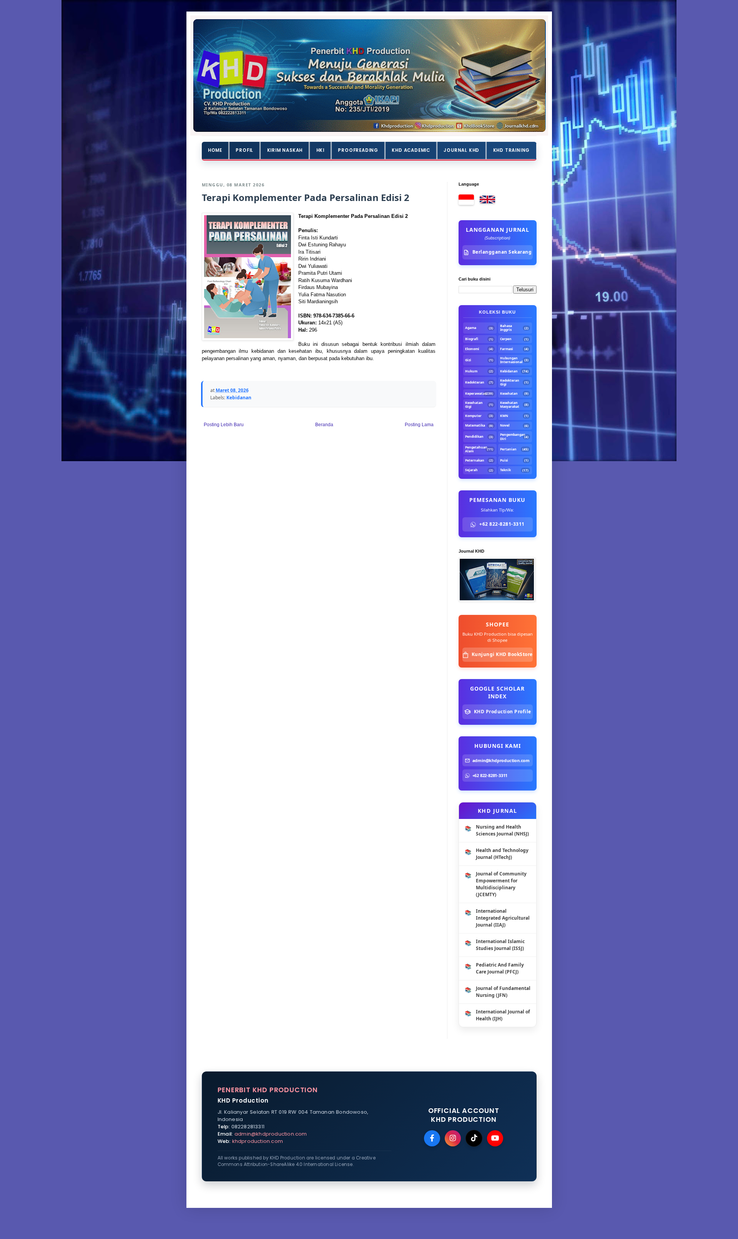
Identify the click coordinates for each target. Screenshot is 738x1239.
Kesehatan (509, 393)
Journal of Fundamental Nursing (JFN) (503, 991)
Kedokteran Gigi (509, 382)
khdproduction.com (257, 1141)
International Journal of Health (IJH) (503, 1015)
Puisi (504, 460)
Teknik (505, 470)
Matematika (475, 425)
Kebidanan (238, 397)
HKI (320, 150)
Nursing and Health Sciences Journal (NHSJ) (502, 830)
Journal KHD (461, 150)
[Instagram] (453, 1138)
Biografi (471, 339)
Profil (244, 150)
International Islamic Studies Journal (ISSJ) (500, 945)
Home (215, 150)
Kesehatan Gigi (474, 405)
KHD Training (511, 150)
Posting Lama (419, 424)
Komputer (473, 416)
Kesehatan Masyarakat (509, 405)
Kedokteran (474, 382)
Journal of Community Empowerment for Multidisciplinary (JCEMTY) (501, 884)
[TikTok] (473, 1138)
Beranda (324, 424)
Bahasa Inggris (506, 328)
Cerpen (506, 339)
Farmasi (506, 349)
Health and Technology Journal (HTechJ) (502, 853)
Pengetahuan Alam (475, 449)
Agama (470, 328)
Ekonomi (472, 349)
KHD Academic (411, 150)
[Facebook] (432, 1138)
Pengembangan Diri (511, 436)
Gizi (468, 360)
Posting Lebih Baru (224, 424)
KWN (504, 416)
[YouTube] (495, 1138)
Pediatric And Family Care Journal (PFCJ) (500, 968)
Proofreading (358, 150)
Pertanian (508, 449)
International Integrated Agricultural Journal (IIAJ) (503, 918)
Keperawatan (474, 393)
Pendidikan (474, 436)
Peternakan (474, 460)
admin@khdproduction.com (270, 1134)
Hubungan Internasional (511, 360)
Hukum (471, 371)
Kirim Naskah (285, 150)
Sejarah (471, 470)
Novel (505, 425)
